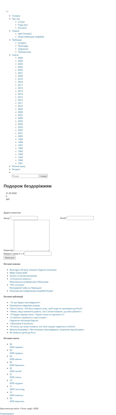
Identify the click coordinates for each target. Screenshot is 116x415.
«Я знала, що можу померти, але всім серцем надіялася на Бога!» (43, 326)
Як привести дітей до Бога (22, 332)
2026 (20, 57)
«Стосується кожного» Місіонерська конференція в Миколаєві (29, 280)
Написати (9, 257)
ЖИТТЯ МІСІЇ (24, 33)
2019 (20, 78)
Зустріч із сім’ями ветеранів (23, 275)
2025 (20, 60)
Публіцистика (24, 51)
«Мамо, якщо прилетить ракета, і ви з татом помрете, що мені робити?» (46, 311)
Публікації (17, 39)
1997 (20, 145)
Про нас (16, 18)
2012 (20, 99)
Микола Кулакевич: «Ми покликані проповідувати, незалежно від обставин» (47, 329)
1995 (20, 151)
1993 (20, 157)
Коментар (8, 250)
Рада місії (23, 24)
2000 (20, 136)
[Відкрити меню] (7, 11)
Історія (21, 21)
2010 (20, 105)
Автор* (7, 218)
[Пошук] (13, 172)
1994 (20, 154)
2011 (20, 102)
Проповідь (23, 45)
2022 (20, 69)
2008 (20, 111)
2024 (20, 63)
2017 (20, 84)
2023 (20, 66)
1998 (20, 142)
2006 (20, 117)
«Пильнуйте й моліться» (22, 323)
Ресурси (16, 169)
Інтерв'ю (22, 42)
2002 (20, 130)
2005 (20, 120)
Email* (63, 218)
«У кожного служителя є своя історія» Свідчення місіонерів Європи (28, 319)
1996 (20, 148)
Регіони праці (18, 166)
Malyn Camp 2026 (18, 272)
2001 (20, 133)
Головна (16, 15)
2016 (20, 87)
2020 (20, 75)
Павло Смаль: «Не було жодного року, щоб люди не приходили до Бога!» (46, 308)
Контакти (22, 27)
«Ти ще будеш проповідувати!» (25, 302)
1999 (20, 139)
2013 (20, 96)
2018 (20, 81)
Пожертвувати (7, 413)
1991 (20, 163)
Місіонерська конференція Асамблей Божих (31, 290)
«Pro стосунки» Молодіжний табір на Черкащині (26, 286)
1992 (20, 160)
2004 (20, 123)
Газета (15, 54)
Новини (15, 30)
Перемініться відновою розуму (25, 305)
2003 (20, 127)
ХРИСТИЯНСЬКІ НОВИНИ (31, 36)
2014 (20, 93)
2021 (20, 72)
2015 (20, 90)
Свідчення (23, 48)
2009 (20, 108)
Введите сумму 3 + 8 (14, 253)
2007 (20, 114)
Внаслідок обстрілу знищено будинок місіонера (33, 269)
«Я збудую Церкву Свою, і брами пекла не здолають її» (37, 314)
